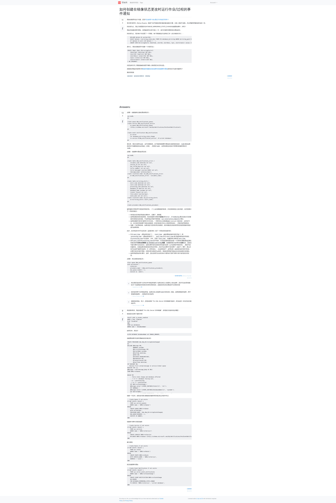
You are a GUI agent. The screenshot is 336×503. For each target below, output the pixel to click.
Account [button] (213, 2)
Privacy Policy (129, 500)
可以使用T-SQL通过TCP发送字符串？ (157, 19)
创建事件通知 (163, 69)
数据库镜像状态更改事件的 (150, 69)
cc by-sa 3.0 (199, 498)
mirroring (147, 76)
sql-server (129, 76)
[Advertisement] (179, 91)
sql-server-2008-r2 (139, 76)
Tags (141, 2)
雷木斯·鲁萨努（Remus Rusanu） (183, 275)
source (230, 78)
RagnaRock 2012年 (137, 287)
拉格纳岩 (229, 76)
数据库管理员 (134, 2)
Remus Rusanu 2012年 (138, 296)
